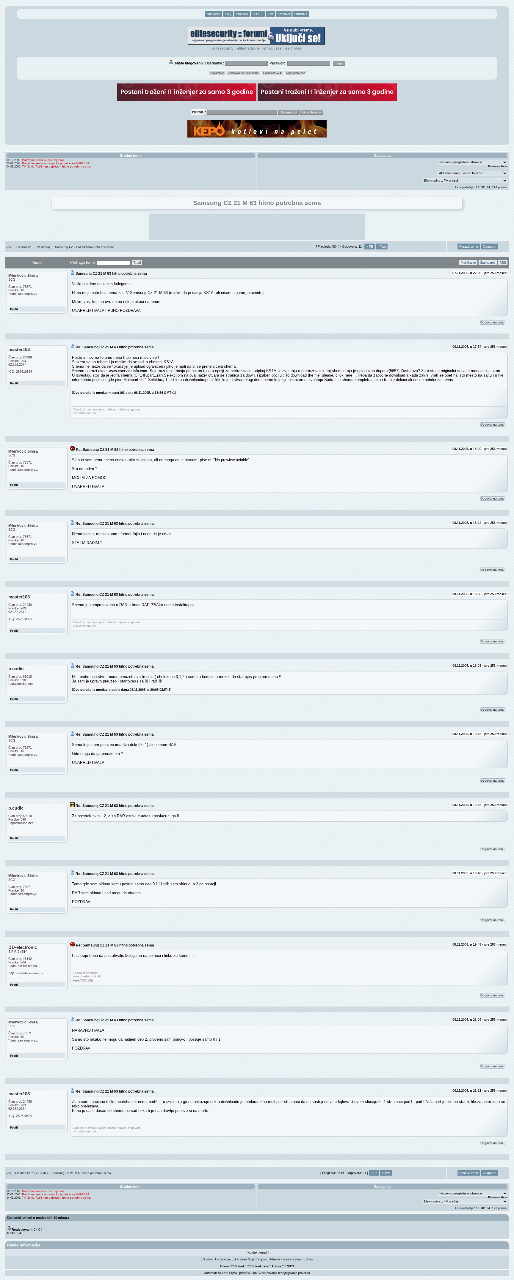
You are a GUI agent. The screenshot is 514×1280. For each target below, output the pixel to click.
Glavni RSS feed (232, 1266)
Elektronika (24, 247)
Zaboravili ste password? (243, 73)
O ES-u (258, 14)
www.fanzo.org (83, 980)
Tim (270, 14)
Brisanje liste (497, 166)
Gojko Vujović (258, 1259)
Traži (137, 262)
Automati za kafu (216, 1273)
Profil (14, 309)
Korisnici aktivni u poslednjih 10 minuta (38, 1217)
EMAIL (267, 48)
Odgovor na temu (492, 322)
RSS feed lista (257, 1266)
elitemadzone (248, 48)
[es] (9, 247)
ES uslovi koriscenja (215, 1259)
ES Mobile (293, 48)
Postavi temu (468, 246)
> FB (369, 246)
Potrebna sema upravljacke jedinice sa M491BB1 (56, 163)
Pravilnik (242, 14)
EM (287, 1266)
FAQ (228, 14)
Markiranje (468, 262)
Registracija (217, 73)
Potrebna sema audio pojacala (43, 160)
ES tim (308, 1259)
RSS (279, 48)
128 (494, 187)
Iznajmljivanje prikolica (294, 1273)
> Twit (381, 246)
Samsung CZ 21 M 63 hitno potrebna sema (85, 247)
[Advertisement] (257, 227)
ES (292, 1266)
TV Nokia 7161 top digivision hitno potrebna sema (56, 166)
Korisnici (284, 14)
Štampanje (487, 262)
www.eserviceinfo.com (128, 371)
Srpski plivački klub (243, 1273)
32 (483, 187)
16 (477, 187)
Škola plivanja (267, 1273)
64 (488, 187)
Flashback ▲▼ (272, 73)
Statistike (300, 14)
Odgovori (489, 246)
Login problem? (295, 73)
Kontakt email (257, 1252)
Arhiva (276, 1266)
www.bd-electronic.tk (29, 973)
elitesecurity (223, 48)
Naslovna (213, 14)
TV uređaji (43, 247)
